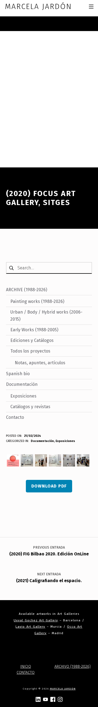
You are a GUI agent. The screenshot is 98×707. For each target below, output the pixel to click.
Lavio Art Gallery (30, 626)
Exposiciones (65, 441)
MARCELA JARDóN (63, 688)
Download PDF (48, 486)
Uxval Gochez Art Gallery (36, 620)
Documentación (42, 441)
